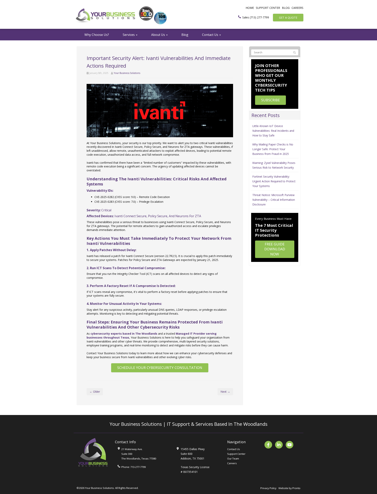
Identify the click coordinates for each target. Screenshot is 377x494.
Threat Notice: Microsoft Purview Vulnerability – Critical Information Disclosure (273, 199)
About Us (158, 35)
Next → (225, 391)
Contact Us (210, 35)
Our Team (233, 458)
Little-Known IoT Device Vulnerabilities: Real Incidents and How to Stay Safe (273, 130)
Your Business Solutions (127, 73)
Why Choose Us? (96, 35)
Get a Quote (288, 17)
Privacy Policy (268, 488)
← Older (95, 391)
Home (250, 8)
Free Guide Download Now (274, 249)
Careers (297, 8)
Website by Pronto (289, 488)
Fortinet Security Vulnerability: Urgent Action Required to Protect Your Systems (274, 181)
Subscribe (270, 100)
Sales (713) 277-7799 (255, 17)
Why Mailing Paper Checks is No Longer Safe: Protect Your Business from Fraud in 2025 (272, 149)
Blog (286, 8)
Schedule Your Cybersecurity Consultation (159, 367)
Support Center (268, 8)
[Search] (294, 52)
